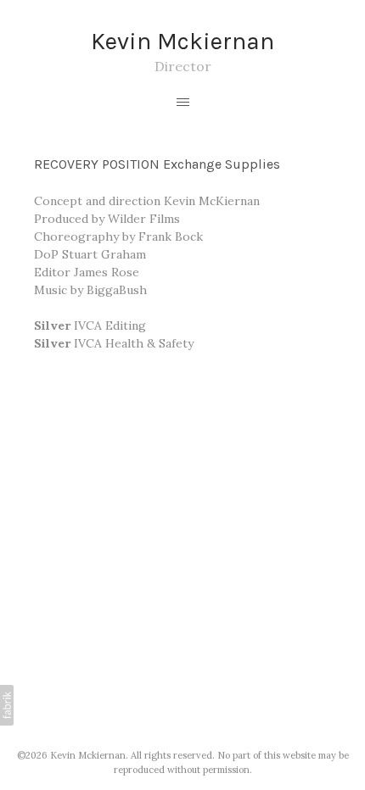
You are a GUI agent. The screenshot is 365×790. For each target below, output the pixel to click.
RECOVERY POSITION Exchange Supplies (157, 164)
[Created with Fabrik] (7, 705)
